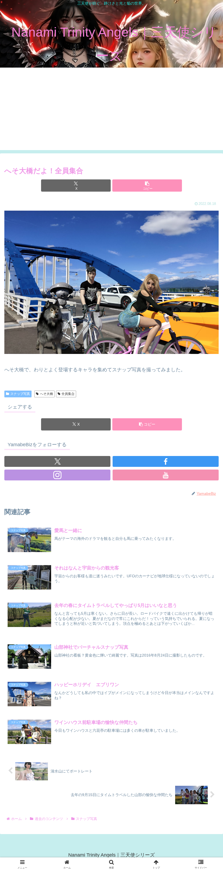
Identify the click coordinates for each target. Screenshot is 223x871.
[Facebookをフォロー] (166, 461)
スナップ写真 (20, 394)
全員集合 (68, 394)
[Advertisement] (111, 112)
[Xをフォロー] (57, 461)
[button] (147, 185)
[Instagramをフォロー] (57, 475)
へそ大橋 (46, 394)
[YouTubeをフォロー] (166, 475)
